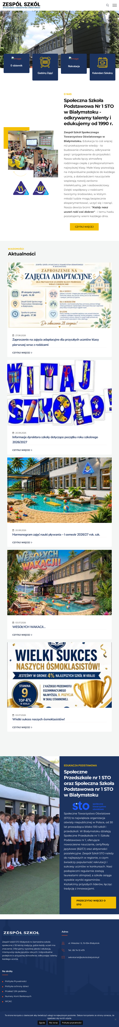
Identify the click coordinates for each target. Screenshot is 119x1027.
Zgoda (42, 1023)
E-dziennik (16, 65)
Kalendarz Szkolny (102, 73)
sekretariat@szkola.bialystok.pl (83, 957)
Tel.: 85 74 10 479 (76, 950)
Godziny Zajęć (45, 73)
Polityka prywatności (71, 1023)
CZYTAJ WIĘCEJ (21, 352)
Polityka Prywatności (16, 981)
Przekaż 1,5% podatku (16, 991)
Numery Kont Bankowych (18, 996)
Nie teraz (53, 1023)
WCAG (8, 1001)
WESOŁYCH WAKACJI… (28, 627)
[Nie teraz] (115, 1019)
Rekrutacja (74, 66)
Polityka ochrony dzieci (17, 986)
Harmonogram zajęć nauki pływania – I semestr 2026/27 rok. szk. (56, 534)
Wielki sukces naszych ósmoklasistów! (38, 719)
